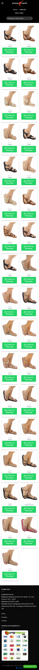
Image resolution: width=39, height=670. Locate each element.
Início (15, 9)
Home (3, 613)
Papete (10, 46)
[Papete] (10, 34)
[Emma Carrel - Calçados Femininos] (19, 3)
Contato (4, 620)
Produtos (4, 617)
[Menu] (2, 3)
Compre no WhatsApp (10, 51)
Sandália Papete (29, 505)
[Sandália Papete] (29, 493)
